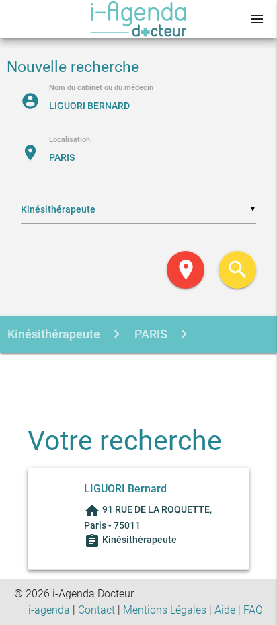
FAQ (253, 609)
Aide (224, 609)
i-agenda (49, 609)
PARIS (149, 334)
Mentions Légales (164, 609)
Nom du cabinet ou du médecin (101, 88)
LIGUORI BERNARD (122, 372)
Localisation (69, 140)
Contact (96, 609)
